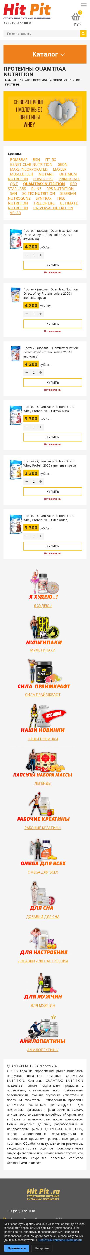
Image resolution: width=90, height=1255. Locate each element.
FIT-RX (50, 159)
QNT (14, 183)
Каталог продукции (33, 80)
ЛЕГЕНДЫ (43, 783)
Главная (11, 80)
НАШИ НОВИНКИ (43, 739)
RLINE (36, 188)
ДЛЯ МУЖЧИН (43, 1005)
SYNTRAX (43, 198)
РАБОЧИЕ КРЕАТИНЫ (42, 827)
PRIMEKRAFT (69, 179)
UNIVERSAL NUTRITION (53, 208)
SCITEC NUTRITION (38, 193)
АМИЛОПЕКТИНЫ (43, 1049)
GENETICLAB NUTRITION (31, 164)
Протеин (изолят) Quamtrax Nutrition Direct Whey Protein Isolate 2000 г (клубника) (50, 234)
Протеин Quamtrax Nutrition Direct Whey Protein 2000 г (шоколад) (48, 518)
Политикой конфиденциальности (60, 1240)
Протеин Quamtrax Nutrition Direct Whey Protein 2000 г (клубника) (48, 409)
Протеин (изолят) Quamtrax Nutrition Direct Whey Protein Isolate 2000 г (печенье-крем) (50, 293)
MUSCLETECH (21, 174)
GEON (63, 164)
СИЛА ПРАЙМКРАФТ (43, 694)
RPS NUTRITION (60, 188)
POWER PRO (43, 179)
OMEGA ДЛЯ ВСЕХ (43, 872)
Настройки (42, 1248)
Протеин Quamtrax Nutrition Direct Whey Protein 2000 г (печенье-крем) (49, 463)
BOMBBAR (19, 159)
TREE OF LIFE (44, 203)
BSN (36, 159)
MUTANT (46, 174)
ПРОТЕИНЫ (12, 84)
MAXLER (59, 169)
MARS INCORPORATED (29, 169)
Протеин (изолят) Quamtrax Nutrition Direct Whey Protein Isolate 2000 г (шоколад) (50, 352)
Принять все (17, 1248)
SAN (13, 193)
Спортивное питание (65, 80)
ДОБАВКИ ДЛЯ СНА (42, 916)
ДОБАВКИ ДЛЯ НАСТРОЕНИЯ (43, 961)
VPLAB (15, 212)
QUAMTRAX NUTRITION (44, 183)
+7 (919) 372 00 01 (18, 22)
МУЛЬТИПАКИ (42, 650)
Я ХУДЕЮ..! (43, 605)
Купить (53, 265)
